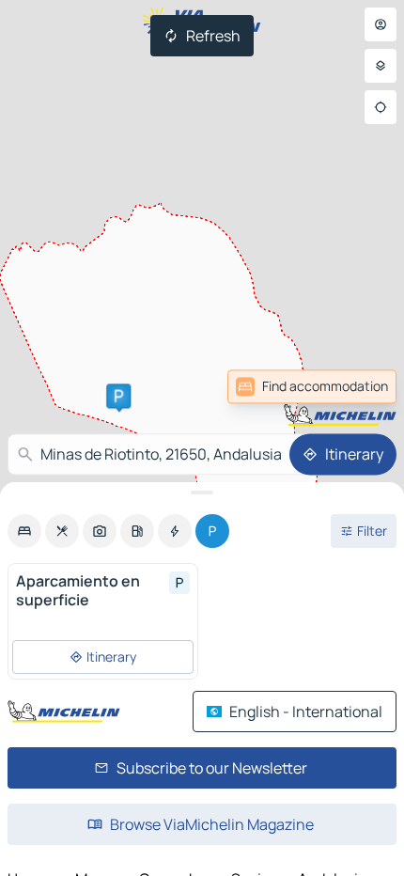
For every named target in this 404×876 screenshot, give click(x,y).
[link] (311, 386)
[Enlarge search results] (202, 492)
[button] (118, 395)
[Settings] (380, 66)
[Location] (380, 107)
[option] (24, 531)
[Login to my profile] (380, 24)
